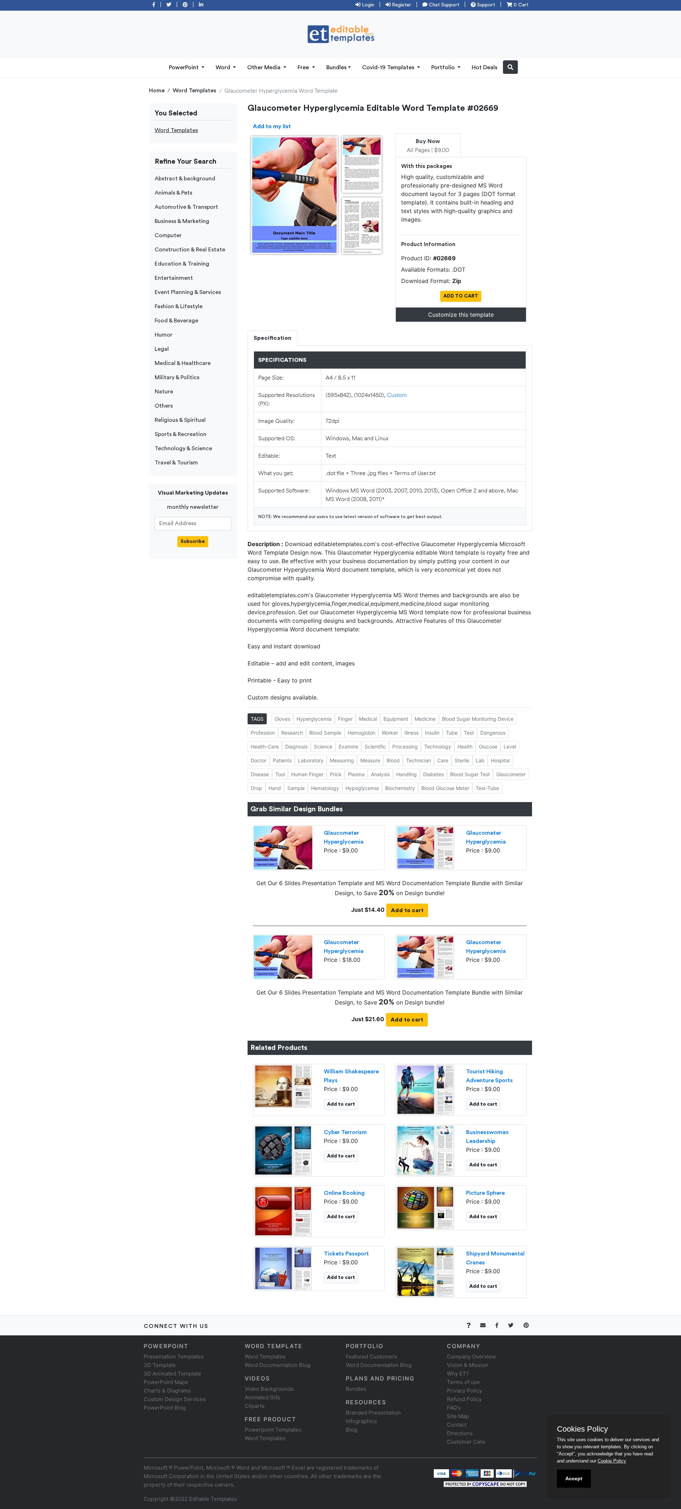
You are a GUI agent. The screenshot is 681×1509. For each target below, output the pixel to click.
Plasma (356, 774)
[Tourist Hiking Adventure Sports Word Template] (425, 1089)
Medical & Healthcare (183, 363)
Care (442, 760)
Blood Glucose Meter (445, 788)
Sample (296, 788)
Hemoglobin (361, 733)
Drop (256, 788)
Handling (406, 774)
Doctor (258, 760)
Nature (164, 391)
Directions (460, 1433)
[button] (510, 67)
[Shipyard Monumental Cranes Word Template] (425, 1271)
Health (465, 746)
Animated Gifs (262, 1397)
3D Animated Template (172, 1373)
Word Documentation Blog (277, 1365)
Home (157, 90)
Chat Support (443, 4)
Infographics (361, 1421)
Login (367, 4)
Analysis (380, 774)
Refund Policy (464, 1399)
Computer (168, 235)
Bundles (336, 67)
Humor (163, 335)
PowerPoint (184, 67)
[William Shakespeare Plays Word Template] (283, 1085)
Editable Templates (213, 1499)
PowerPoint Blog (165, 1407)
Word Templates (194, 90)
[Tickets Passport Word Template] (283, 1267)
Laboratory (310, 760)
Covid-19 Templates (389, 67)
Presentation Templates (174, 1356)
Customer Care (466, 1441)
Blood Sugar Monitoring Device (478, 719)
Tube (452, 733)
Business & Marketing (182, 221)
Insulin (432, 733)
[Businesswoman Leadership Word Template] (425, 1149)
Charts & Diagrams (167, 1390)
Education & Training (182, 264)
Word (224, 67)
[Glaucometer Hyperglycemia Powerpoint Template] (283, 846)
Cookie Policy (612, 1461)
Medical (368, 719)
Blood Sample (325, 733)
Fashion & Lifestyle (179, 306)
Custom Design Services (175, 1399)
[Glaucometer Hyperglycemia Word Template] (425, 846)
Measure (370, 760)
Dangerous (492, 733)
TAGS (257, 719)
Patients (282, 760)
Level (510, 746)
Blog (351, 1429)
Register (401, 4)
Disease (260, 774)
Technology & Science (183, 448)
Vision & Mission (467, 1365)
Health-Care (265, 746)
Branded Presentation (373, 1412)
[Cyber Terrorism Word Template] (283, 1149)
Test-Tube (487, 788)
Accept (573, 1478)
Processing (405, 746)
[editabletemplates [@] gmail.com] (487, 1325)
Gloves (282, 719)
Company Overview (471, 1356)
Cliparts (255, 1405)
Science (323, 746)
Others (164, 406)
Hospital (500, 760)
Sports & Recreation (180, 434)
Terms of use (463, 1382)
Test (469, 733)
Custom (397, 394)
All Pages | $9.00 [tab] (428, 145)
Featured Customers (371, 1356)
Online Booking (344, 1193)
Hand (274, 788)
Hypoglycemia (362, 788)
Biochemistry (400, 788)
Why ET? (458, 1373)
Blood (393, 760)
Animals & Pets (173, 193)
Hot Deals (484, 67)
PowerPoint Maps (166, 1382)
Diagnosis (296, 746)
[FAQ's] (472, 1325)
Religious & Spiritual (180, 420)
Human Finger (307, 774)
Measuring (342, 760)
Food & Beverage (176, 320)
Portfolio (443, 67)
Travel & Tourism (176, 462)
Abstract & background (185, 178)
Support (485, 4)
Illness (411, 733)
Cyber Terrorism (345, 1132)
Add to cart (407, 910)
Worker (390, 733)
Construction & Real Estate (190, 249)
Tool (280, 774)
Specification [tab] (272, 338)
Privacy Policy (464, 1390)
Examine (348, 746)
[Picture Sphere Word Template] (425, 1206)
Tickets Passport (346, 1254)
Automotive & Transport (186, 207)
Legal (162, 349)
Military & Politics (177, 377)
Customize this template (461, 314)
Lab (480, 760)
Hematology (325, 788)
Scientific (375, 746)
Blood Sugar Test (470, 774)
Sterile (462, 760)
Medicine (425, 719)
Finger (345, 719)
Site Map (458, 1416)
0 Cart (520, 4)
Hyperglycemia (314, 719)
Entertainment (174, 278)
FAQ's (454, 1407)
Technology (437, 746)
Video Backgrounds (269, 1388)
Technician (418, 760)
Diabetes (433, 774)
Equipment (395, 719)
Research (292, 733)
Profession (263, 733)
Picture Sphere (485, 1193)
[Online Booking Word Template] (283, 1210)
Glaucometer (511, 774)
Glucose (488, 746)
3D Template (160, 1365)
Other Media (264, 67)
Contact (456, 1424)
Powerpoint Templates (273, 1429)
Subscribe (193, 541)
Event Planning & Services (188, 292)
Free (304, 67)
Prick (336, 774)
